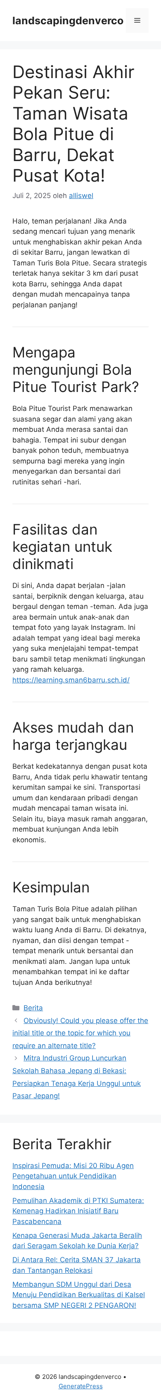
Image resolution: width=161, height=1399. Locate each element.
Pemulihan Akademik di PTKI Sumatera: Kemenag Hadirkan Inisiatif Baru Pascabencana (78, 1211)
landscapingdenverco (67, 20)
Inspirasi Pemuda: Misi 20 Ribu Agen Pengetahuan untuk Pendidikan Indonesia (73, 1176)
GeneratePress (81, 1386)
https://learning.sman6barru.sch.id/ (71, 680)
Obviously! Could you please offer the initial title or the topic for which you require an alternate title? (80, 1033)
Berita (33, 1008)
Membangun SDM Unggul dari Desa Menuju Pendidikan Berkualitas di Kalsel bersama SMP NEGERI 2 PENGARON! (78, 1294)
